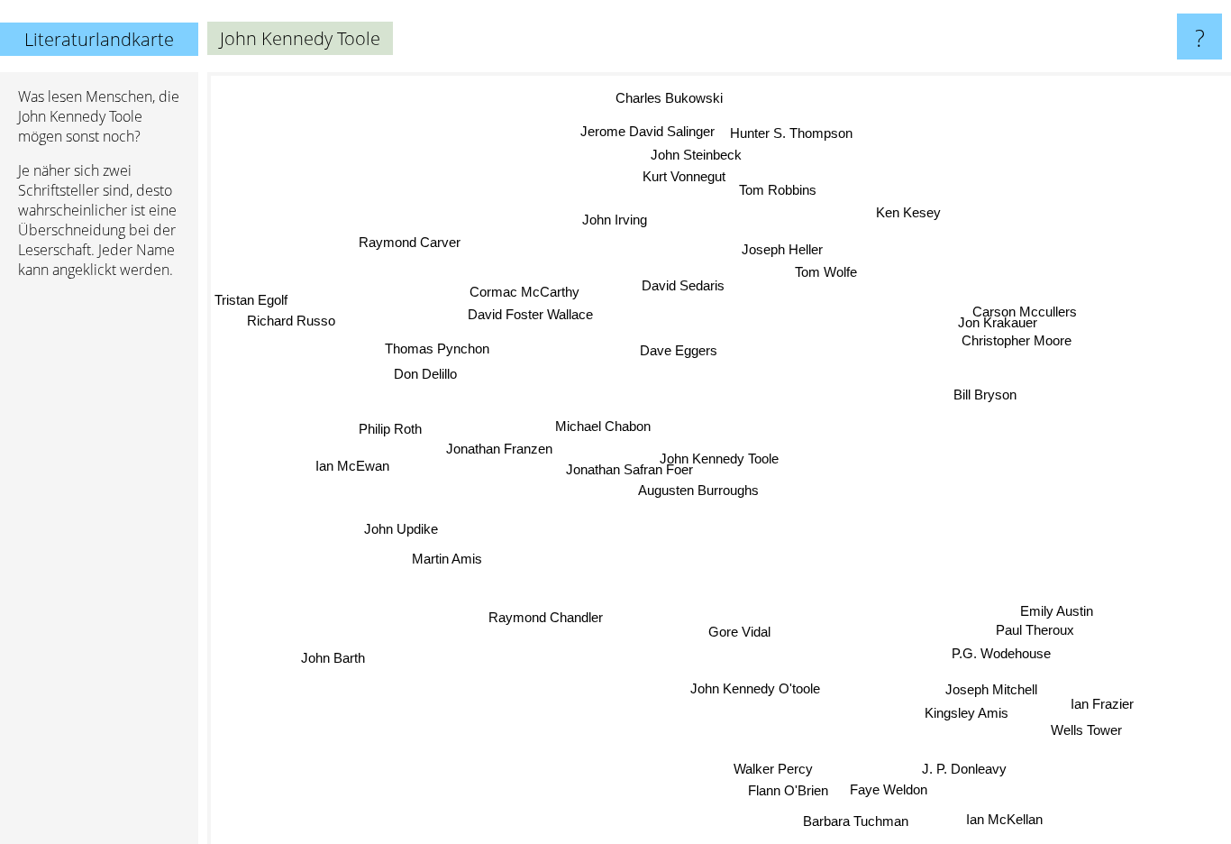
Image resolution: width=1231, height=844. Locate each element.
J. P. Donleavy (960, 770)
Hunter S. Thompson (795, 131)
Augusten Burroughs (699, 490)
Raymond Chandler (541, 613)
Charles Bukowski (670, 96)
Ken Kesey (911, 212)
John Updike (399, 524)
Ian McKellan (992, 824)
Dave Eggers (680, 348)
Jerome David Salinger (650, 128)
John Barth (371, 676)
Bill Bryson (985, 394)
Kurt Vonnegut (685, 174)
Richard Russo (283, 342)
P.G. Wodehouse (1000, 656)
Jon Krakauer (997, 316)
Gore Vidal (738, 630)
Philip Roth (389, 425)
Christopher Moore (1016, 336)
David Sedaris (684, 284)
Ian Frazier (1096, 708)
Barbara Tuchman (854, 821)
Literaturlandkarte (99, 39)
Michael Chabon (610, 423)
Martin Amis (445, 554)
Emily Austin (1052, 612)
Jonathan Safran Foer (615, 467)
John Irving (614, 217)
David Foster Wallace (534, 310)
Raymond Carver (409, 240)
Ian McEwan (352, 461)
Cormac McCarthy (526, 287)
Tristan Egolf (250, 320)
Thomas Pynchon (445, 335)
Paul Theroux (1027, 632)
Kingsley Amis (960, 715)
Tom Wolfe (828, 271)
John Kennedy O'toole (758, 687)
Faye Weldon (877, 793)
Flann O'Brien (783, 790)
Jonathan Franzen (495, 442)
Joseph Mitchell (986, 691)
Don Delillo (428, 366)
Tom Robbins (779, 189)
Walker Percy (768, 767)
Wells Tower (1080, 733)
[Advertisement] (99, 568)
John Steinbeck (697, 153)
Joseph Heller (785, 247)
